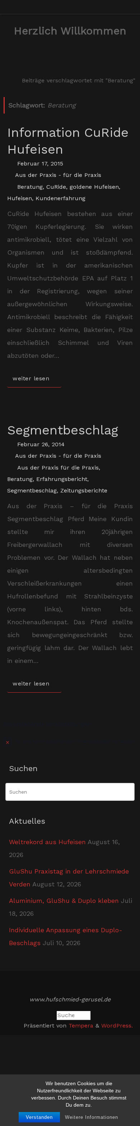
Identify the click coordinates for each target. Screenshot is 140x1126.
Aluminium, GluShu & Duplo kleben (64, 900)
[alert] (70, 741)
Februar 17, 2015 (40, 163)
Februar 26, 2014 (41, 444)
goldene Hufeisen (94, 186)
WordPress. (117, 1025)
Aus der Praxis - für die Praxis (58, 175)
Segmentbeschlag (62, 430)
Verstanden (39, 1117)
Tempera (81, 1025)
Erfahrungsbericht (61, 479)
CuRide (56, 186)
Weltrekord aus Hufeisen (47, 842)
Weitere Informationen (91, 1117)
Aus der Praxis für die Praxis (58, 467)
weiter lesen (31, 378)
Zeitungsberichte (83, 490)
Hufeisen (19, 198)
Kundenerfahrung (60, 198)
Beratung (30, 186)
